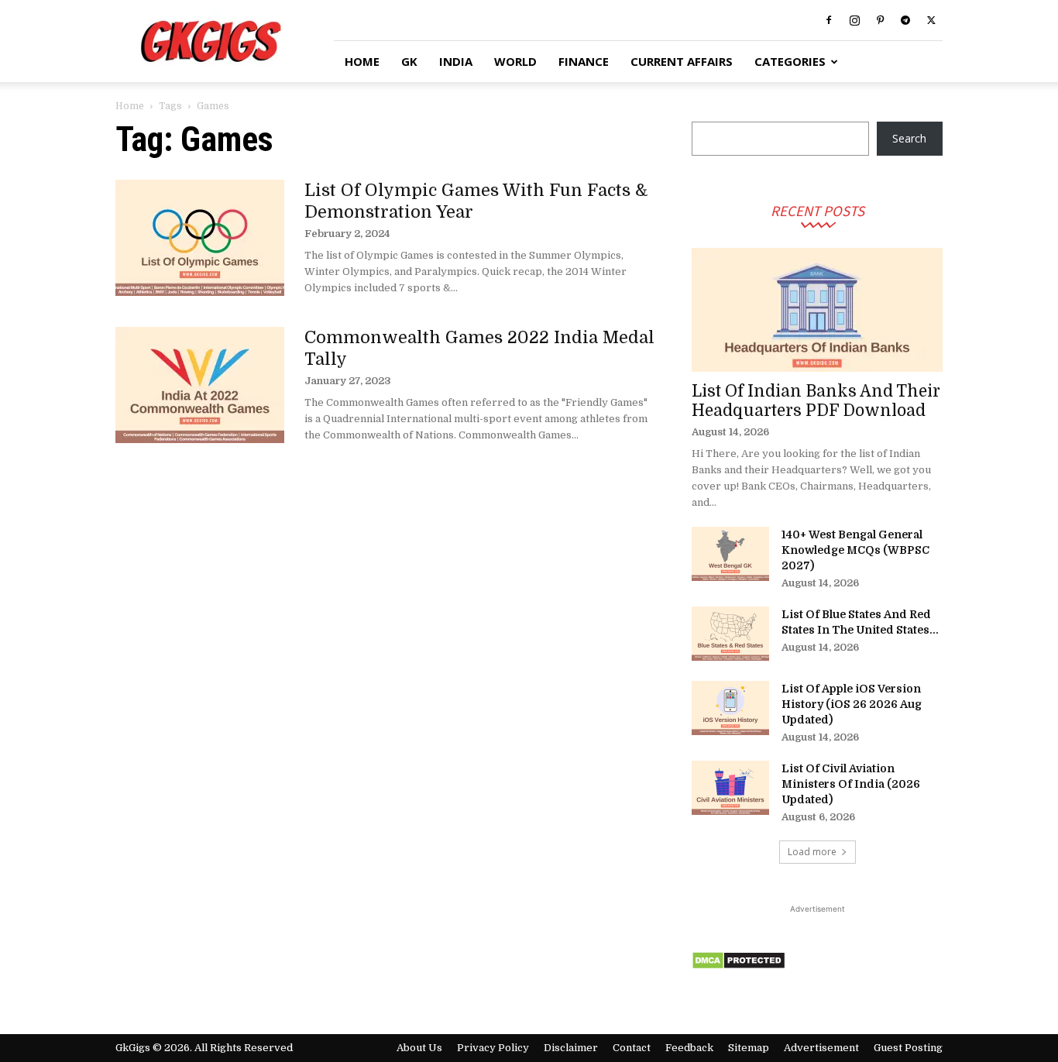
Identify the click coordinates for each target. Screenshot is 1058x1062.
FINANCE (583, 61)
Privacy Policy (493, 1047)
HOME (362, 61)
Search (909, 138)
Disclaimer (571, 1047)
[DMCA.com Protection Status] (738, 965)
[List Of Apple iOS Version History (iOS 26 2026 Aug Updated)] (730, 708)
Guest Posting (908, 1047)
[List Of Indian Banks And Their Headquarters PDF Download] (817, 310)
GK (409, 61)
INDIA (455, 61)
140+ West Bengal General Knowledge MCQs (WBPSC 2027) (855, 550)
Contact (632, 1047)
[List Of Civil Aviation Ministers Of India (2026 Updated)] (730, 788)
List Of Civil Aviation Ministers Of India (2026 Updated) (850, 784)
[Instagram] (854, 20)
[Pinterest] (879, 20)
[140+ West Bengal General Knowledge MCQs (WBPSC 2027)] (730, 554)
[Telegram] (905, 20)
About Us (419, 1047)
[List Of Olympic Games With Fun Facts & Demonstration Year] (199, 238)
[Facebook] (828, 20)
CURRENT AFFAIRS (681, 61)
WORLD (515, 61)
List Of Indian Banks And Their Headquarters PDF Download (816, 401)
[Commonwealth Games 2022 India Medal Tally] (199, 385)
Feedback (689, 1047)
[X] (931, 20)
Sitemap (748, 1047)
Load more (812, 851)
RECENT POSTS (817, 210)
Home (129, 106)
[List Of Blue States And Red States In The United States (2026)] (730, 634)
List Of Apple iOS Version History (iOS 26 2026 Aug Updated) (851, 704)
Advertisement (821, 1047)
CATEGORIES (790, 61)
